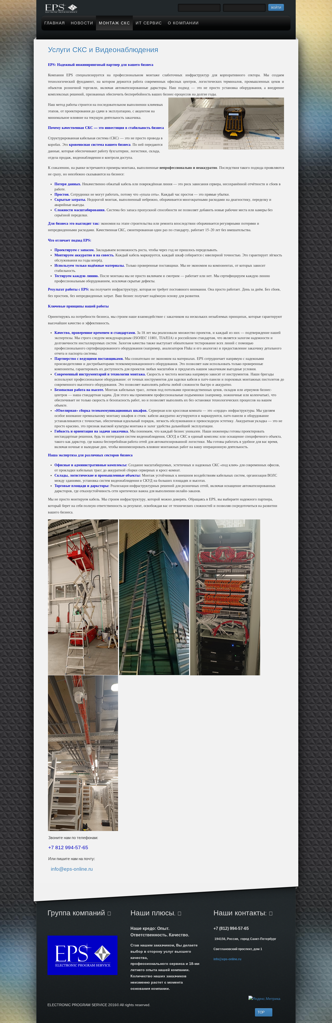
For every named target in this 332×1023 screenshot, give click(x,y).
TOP (261, 1012)
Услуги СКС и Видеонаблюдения (103, 50)
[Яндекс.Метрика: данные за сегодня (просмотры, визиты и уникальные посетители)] (264, 999)
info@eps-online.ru (72, 869)
